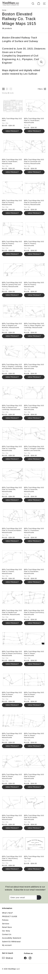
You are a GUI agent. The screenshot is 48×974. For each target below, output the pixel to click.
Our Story (6, 931)
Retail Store (7, 927)
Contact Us (6, 934)
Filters (40, 89)
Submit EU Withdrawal (11, 942)
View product (12, 131)
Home (4, 10)
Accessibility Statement (11, 938)
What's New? (7, 913)
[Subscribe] (39, 897)
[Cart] (38, 3)
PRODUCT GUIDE (9, 916)
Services (5, 924)
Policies (5, 920)
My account (7, 945)
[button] (3, 88)
